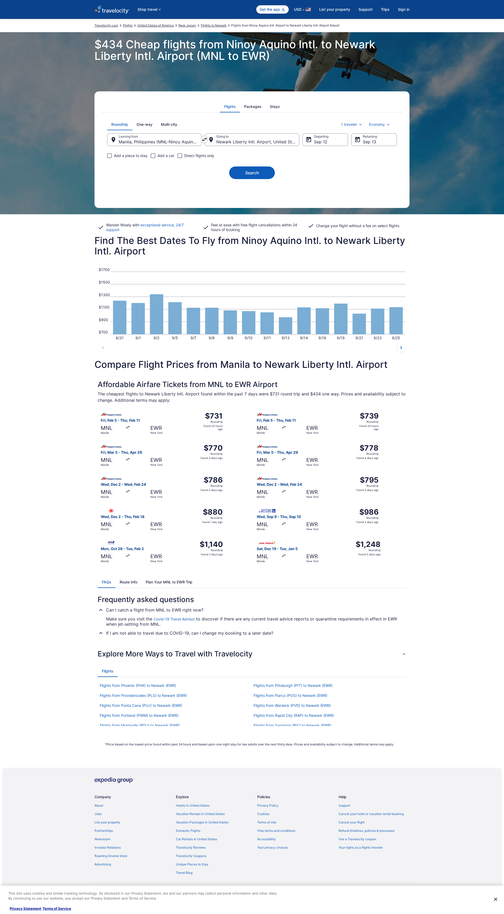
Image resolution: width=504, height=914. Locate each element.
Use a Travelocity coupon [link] (357, 839)
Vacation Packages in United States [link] (202, 822)
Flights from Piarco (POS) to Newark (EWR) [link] (290, 695)
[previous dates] (103, 347)
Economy (377, 124)
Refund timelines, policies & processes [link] (367, 831)
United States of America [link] (155, 25)
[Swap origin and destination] (204, 139)
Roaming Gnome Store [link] (110, 856)
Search (252, 172)
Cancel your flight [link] (352, 822)
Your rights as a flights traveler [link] (361, 847)
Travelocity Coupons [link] (191, 856)
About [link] (98, 805)
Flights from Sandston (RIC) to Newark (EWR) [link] (292, 725)
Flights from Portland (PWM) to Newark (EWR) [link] (139, 715)
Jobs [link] (98, 814)
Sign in (404, 9)
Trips (385, 9)
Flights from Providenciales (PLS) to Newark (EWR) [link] (143, 695)
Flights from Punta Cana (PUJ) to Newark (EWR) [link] (141, 705)
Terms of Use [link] (266, 822)
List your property (334, 9)
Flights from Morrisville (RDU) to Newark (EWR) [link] (140, 725)
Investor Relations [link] (107, 847)
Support (365, 9)
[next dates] (401, 347)
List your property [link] (107, 822)
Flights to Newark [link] (214, 25)
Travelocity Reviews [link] (191, 847)
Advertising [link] (102, 864)
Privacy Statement (25, 908)
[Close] (495, 899)
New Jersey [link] (187, 25)
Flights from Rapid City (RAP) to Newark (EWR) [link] (294, 715)
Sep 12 (320, 141)
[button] (252, 653)
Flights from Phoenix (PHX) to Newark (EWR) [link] (138, 685)
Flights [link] (128, 25)
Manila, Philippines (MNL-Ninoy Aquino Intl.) (160, 141)
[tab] (230, 106)
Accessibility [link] (266, 839)
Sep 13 (369, 141)
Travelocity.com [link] (106, 25)
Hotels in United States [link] (192, 805)
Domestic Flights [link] (188, 831)
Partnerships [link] (103, 831)
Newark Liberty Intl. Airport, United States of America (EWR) (257, 141)
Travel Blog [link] (184, 873)
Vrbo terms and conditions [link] (276, 831)
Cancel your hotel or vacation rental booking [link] (371, 814)
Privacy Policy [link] (268, 805)
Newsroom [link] (102, 839)
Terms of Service (57, 908)
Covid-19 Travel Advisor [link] (174, 619)
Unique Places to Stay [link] (192, 864)
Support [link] (344, 805)
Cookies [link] (263, 814)
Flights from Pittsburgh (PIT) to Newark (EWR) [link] (293, 685)
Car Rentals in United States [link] (196, 839)
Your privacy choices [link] (272, 847)
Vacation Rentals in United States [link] (200, 814)
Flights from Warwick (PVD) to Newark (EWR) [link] (292, 705)
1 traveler (349, 124)
